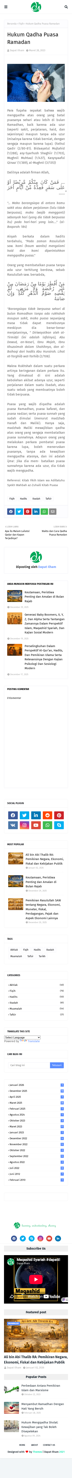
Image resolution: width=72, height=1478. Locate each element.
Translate (34, 1041)
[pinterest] (59, 815)
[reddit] (47, 815)
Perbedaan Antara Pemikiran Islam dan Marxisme (40, 1388)
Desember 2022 (36, 1138)
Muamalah (16, 956)
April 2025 (36, 1096)
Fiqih (21, 23)
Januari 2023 (36, 1132)
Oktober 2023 (36, 1120)
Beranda (12, 23)
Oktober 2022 (36, 1150)
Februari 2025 (36, 1108)
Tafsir (49, 498)
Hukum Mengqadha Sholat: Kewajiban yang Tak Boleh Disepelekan (39, 1427)
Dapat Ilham (17, 50)
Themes (37, 1451)
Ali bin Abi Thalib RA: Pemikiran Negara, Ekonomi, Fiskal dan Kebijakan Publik (45, 859)
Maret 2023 (36, 1126)
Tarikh (42, 956)
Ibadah (36, 498)
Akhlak (14, 949)
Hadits (23, 498)
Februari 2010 (36, 1179)
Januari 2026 (36, 1084)
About (34, 1445)
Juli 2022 (36, 1168)
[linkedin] (36, 815)
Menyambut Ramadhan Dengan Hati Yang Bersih (42, 1406)
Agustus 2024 (36, 1114)
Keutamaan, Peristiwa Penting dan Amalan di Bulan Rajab (44, 596)
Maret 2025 (36, 1102)
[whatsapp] (47, 825)
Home (22, 1445)
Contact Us (49, 1445)
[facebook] (13, 815)
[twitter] (24, 815)
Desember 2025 (36, 1090)
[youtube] (36, 825)
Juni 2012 (36, 1173)
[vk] (13, 825)
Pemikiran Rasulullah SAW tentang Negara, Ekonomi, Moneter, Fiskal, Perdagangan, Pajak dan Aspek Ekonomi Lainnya (43, 909)
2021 (62, 1451)
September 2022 (36, 1156)
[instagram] (24, 825)
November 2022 (36, 1144)
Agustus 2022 (36, 1162)
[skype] (59, 825)
